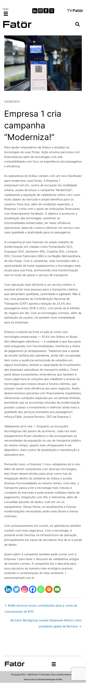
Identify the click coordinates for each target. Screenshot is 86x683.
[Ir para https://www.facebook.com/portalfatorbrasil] (46, 10)
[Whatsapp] (40, 589)
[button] (77, 24)
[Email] (57, 589)
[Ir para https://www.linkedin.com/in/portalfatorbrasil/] (34, 10)
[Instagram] (24, 589)
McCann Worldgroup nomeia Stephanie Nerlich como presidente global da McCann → (45, 621)
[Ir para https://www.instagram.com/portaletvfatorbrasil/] (40, 10)
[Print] (49, 589)
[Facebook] (32, 589)
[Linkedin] (8, 589)
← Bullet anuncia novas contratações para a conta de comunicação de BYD (41, 606)
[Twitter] (16, 589)
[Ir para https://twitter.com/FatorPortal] (51, 10)
